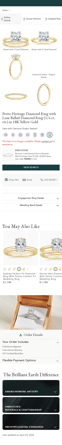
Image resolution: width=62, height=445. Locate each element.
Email (29, 180)
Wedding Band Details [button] (31, 205)
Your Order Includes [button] (16, 342)
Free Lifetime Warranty (12, 350)
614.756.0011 (50, 180)
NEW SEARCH (31, 168)
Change (7, 20)
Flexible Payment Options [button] (19, 360)
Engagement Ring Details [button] (31, 198)
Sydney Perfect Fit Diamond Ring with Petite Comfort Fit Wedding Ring (19, 276)
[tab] (31, 388)
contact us (46, 142)
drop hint (14, 180)
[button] (31, 388)
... (10, 10)
